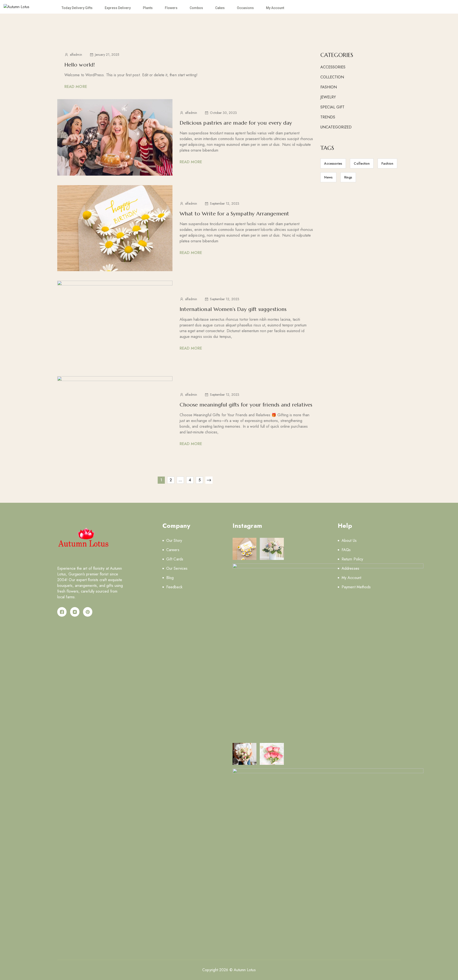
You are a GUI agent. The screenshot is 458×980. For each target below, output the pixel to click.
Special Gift (332, 107)
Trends (327, 117)
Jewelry (328, 97)
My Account (275, 8)
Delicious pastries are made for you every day (236, 123)
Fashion (328, 87)
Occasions (245, 8)
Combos (196, 8)
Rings (348, 177)
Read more (75, 86)
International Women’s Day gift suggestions (233, 309)
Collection (332, 77)
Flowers (171, 8)
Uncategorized (336, 127)
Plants (148, 8)
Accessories (333, 67)
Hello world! (79, 64)
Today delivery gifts (77, 8)
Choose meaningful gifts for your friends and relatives (246, 404)
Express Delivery (118, 8)
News (328, 177)
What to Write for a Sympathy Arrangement (234, 213)
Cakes (220, 8)
